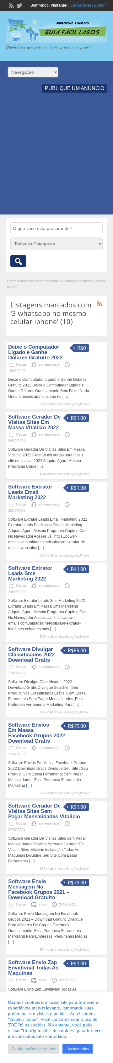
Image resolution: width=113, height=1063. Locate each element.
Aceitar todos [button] (77, 1048)
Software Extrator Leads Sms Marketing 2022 (30, 573)
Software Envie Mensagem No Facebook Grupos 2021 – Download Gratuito (38, 889)
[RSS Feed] (10, 5)
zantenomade (49, 364)
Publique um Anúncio (74, 88)
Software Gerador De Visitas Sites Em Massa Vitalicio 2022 (34, 422)
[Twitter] (18, 5)
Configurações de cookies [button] (34, 1048)
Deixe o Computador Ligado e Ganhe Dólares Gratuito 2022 (35, 352)
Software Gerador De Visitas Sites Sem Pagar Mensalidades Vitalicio (44, 811)
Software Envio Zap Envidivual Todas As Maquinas (33, 967)
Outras (21, 364)
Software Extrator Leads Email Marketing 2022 (30, 492)
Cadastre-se (80, 5)
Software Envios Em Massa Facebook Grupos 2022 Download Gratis (36, 733)
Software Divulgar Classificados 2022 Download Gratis (31, 654)
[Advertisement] (56, 157)
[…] (65, 396)
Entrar (99, 5)
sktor (42, 904)
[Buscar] (18, 261)
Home (11, 281)
